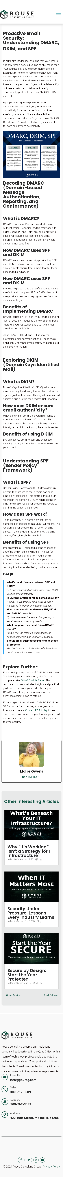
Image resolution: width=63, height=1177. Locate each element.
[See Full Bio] (39, 777)
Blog (39, 859)
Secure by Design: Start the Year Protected (26, 975)
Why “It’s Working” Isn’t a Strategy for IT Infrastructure (29, 851)
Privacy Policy (51, 1166)
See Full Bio (29, 777)
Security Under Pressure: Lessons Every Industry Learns (30, 913)
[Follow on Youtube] (42, 1160)
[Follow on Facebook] (21, 1160)
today (43, 710)
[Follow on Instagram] (36, 1160)
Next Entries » (51, 995)
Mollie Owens (16, 859)
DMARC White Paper (32, 680)
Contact (30, 710)
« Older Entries (12, 995)
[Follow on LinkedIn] (29, 1160)
